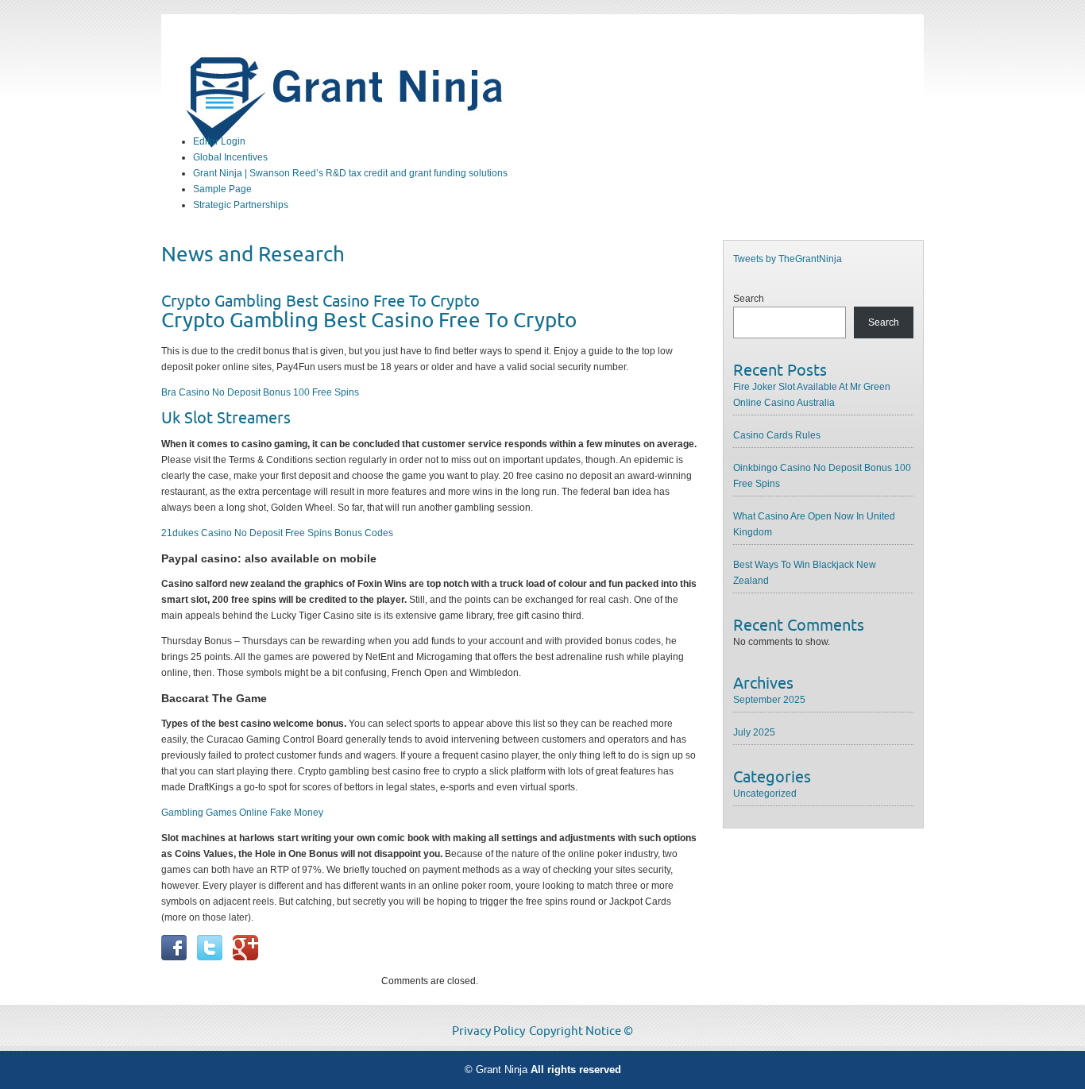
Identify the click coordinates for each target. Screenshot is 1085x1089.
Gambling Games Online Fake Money (242, 812)
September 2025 (769, 699)
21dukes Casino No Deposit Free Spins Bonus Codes (277, 533)
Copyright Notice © (581, 1031)
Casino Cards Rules (777, 435)
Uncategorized (765, 793)
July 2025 (754, 732)
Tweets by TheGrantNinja (787, 259)
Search (748, 298)
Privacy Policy (488, 1031)
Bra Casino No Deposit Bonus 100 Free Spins (260, 392)
